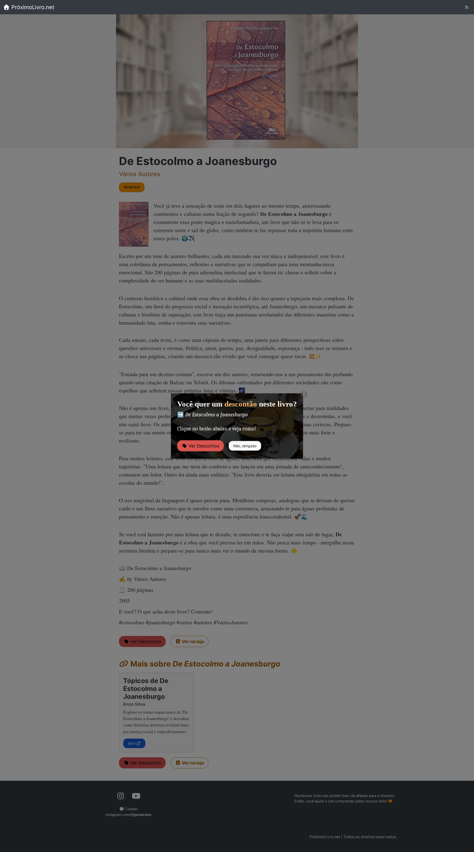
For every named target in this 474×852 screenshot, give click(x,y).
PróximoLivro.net (32, 7)
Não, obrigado (245, 446)
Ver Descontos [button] (203, 445)
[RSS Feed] (466, 7)
